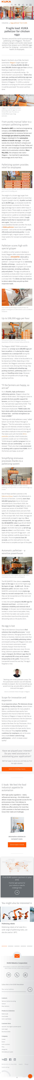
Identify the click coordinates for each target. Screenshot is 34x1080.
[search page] (12, 4)
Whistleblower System (7, 1052)
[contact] (15, 4)
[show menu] (30, 4)
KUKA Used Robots (6, 1019)
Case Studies (5, 1016)
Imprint (20, 1064)
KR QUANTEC (15, 257)
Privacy (26, 1064)
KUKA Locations (6, 1044)
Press (3, 1047)
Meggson (13, 63)
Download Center (6, 1031)
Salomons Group (7, 496)
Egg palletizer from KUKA (19, 23)
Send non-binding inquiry (17, 769)
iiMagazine (4, 1049)
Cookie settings (5, 1067)
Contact (4, 1003)
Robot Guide (5, 1014)
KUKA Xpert (5, 1029)
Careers (4, 1039)
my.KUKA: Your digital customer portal (11, 1026)
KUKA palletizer (8, 227)
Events (3, 1042)
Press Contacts (5, 1006)
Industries (5, 23)
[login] (22, 4)
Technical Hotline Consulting (9, 1001)
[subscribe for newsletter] (30, 989)
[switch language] (19, 4)
